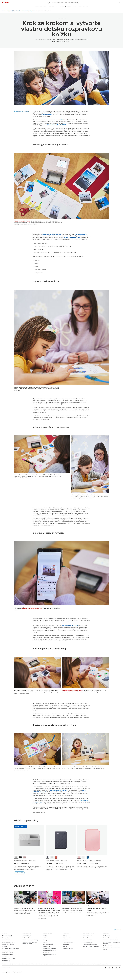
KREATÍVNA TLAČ (61, 18)
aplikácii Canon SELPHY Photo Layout (32, 608)
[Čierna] (20, 857)
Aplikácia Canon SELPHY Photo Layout (72, 690)
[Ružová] (24, 857)
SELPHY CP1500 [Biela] (21, 863)
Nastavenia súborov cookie (101, 964)
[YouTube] (119, 967)
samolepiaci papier (81, 234)
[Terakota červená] (56, 857)
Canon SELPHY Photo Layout (71, 237)
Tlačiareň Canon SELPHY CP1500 (22, 221)
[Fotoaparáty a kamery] (47, 6)
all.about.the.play (46, 114)
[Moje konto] (119, 2)
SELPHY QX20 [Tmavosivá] (54, 863)
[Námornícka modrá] (87, 857)
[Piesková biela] (52, 857)
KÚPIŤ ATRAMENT (19, 872)
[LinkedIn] (112, 967)
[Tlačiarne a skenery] (66, 6)
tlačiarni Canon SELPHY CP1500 (58, 790)
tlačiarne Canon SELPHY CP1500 (56, 125)
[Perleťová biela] (83, 857)
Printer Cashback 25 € (20, 826)
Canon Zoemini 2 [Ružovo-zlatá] (87, 863)
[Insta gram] (109, 967)
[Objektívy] (54, 6)
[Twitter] (116, 967)
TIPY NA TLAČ (65, 905)
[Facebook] (105, 967)
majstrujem (62, 119)
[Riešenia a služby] (77, 6)
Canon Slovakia (6, 968)
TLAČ (87, 905)
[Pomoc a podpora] (87, 6)
